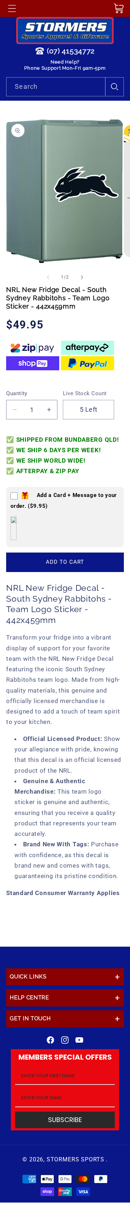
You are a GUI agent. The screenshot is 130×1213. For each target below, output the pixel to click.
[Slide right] (82, 277)
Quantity (16, 393)
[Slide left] (48, 277)
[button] (12, 8)
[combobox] (65, 87)
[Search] (114, 87)
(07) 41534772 (71, 51)
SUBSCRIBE (65, 1119)
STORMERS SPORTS (75, 1159)
